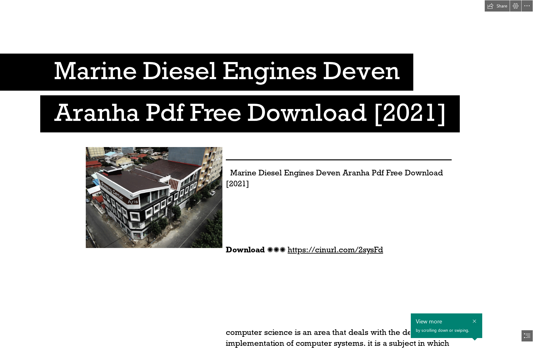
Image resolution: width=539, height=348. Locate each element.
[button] (497, 6)
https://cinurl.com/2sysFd (335, 250)
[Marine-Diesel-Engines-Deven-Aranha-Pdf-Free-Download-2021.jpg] (153, 197)
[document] (269, 174)
